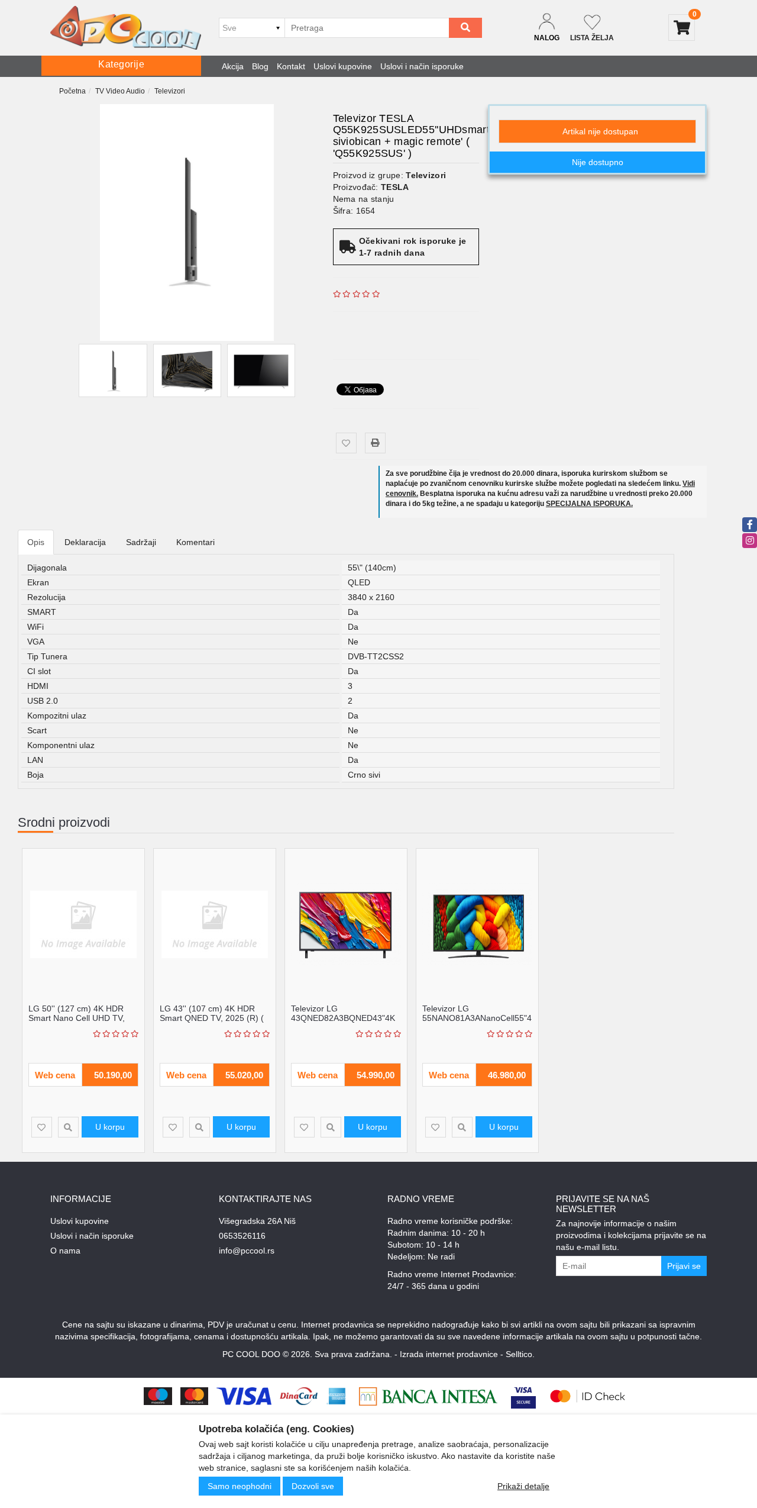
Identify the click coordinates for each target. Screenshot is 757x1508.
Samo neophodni (239, 1486)
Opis (35, 542)
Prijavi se (684, 1266)
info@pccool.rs (246, 1250)
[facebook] (749, 524)
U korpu (110, 1127)
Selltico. (520, 1354)
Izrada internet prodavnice (449, 1354)
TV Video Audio (120, 91)
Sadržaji (141, 542)
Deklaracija (85, 542)
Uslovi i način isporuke (422, 66)
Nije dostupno (597, 162)
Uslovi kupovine (342, 66)
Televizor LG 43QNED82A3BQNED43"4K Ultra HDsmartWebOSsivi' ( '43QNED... (343, 1022)
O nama (65, 1250)
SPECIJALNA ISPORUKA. (589, 504)
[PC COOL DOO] (125, 28)
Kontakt (291, 66)
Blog (260, 66)
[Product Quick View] (68, 1127)
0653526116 (242, 1235)
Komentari (195, 542)
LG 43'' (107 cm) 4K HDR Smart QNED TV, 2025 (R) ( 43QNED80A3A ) (212, 1018)
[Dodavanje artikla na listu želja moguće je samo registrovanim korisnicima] (346, 443)
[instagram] (749, 540)
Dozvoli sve (313, 1486)
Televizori (169, 91)
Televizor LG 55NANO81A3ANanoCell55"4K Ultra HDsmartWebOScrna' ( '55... (479, 1022)
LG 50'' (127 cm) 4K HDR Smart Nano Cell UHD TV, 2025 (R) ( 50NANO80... (76, 1018)
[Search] (465, 28)
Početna (72, 91)
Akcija (233, 66)
